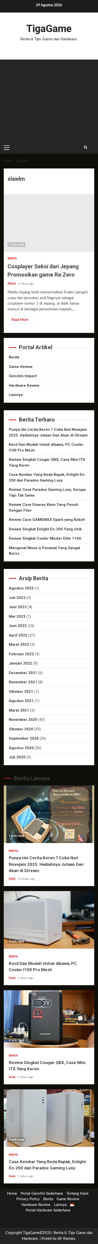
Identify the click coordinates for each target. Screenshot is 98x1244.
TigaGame (49, 29)
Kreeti (47, 1238)
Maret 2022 (19, 644)
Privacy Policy (28, 1199)
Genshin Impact (23, 376)
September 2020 (24, 738)
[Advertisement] (49, 100)
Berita (12, 258)
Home (12, 1193)
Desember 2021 (23, 673)
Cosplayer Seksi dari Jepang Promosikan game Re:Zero (49, 223)
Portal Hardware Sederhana (48, 1210)
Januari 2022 (20, 663)
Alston (12, 283)
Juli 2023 (17, 597)
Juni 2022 (18, 626)
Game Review (21, 366)
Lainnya (16, 394)
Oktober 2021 (21, 691)
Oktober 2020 (21, 729)
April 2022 (18, 635)
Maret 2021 (19, 710)
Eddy (12, 878)
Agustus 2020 (21, 748)
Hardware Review (24, 385)
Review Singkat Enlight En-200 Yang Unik (45, 529)
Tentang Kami (77, 1193)
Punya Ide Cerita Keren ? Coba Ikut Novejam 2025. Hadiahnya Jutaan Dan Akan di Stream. (49, 814)
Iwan (12, 977)
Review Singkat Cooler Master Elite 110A (45, 538)
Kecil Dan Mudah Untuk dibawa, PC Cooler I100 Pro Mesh (49, 920)
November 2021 (23, 682)
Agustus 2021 (21, 701)
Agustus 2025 (21, 588)
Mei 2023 (17, 616)
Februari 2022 (21, 654)
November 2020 (23, 719)
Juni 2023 (18, 607)
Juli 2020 (17, 757)
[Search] (85, 147)
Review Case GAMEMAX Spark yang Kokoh (47, 519)
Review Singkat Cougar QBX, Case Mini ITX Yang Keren (49, 1019)
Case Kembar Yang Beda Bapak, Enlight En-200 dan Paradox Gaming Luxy (49, 1118)
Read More (20, 320)
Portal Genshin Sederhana (42, 1193)
